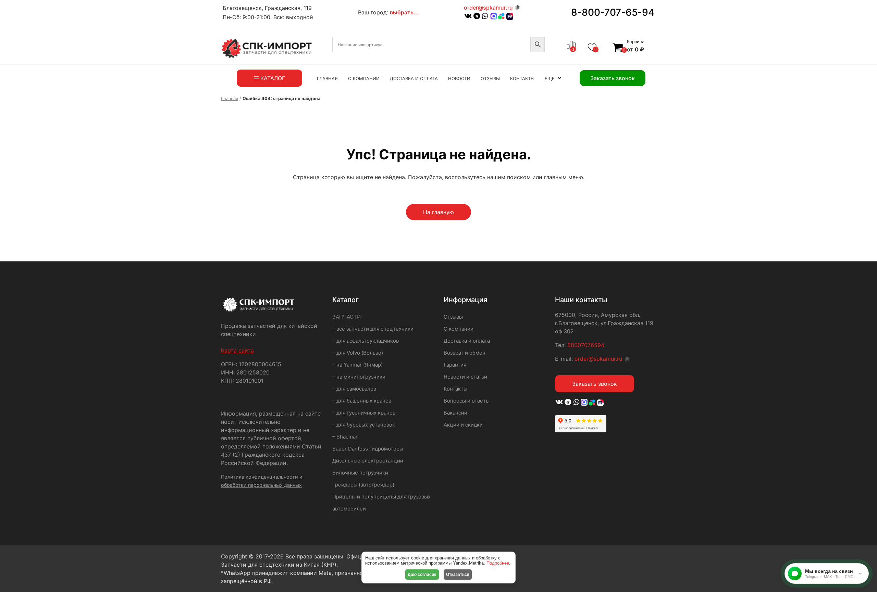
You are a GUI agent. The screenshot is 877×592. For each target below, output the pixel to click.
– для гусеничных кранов (363, 412)
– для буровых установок (363, 424)
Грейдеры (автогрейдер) (363, 484)
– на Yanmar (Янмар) (357, 364)
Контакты (522, 78)
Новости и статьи (465, 376)
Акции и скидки (463, 424)
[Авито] (501, 16)
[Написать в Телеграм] (476, 16)
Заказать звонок (594, 383)
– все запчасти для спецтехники (372, 328)
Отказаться (457, 574)
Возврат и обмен (464, 352)
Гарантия (455, 364)
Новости (459, 78)
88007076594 (585, 345)
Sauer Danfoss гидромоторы (367, 448)
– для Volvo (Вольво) (357, 352)
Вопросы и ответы (467, 400)
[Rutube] (599, 402)
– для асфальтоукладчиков (365, 340)
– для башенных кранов (361, 400)
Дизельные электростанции (367, 460)
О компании (364, 78)
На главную (438, 212)
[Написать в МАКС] (585, 402)
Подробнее (497, 563)
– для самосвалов (354, 388)
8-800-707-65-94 (612, 12)
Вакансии (455, 412)
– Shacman (345, 436)
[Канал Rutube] (509, 16)
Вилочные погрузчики (360, 472)
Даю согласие (422, 574)
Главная (327, 78)
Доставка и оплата (414, 78)
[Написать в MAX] (494, 16)
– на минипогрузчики (358, 376)
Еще (550, 78)
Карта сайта (237, 350)
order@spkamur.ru (488, 7)
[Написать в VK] (468, 16)
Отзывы (490, 78)
